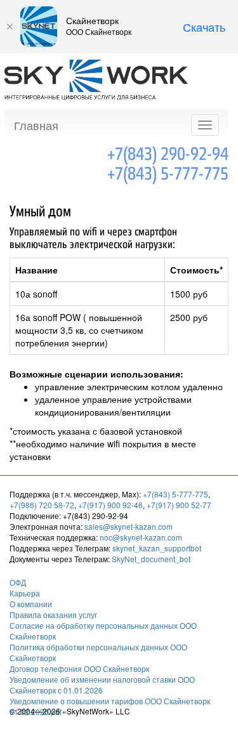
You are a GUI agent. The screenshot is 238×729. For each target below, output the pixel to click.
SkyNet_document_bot (151, 558)
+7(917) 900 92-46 (110, 504)
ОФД (18, 582)
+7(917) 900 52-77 (179, 504)
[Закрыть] (9, 26)
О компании (31, 603)
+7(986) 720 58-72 (42, 504)
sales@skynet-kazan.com (128, 526)
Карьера (25, 593)
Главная (36, 125)
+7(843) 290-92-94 (167, 154)
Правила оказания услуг (53, 614)
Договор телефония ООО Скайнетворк (79, 668)
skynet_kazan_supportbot (156, 547)
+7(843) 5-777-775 (167, 174)
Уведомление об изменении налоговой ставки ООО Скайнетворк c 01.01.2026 (102, 684)
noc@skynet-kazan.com (141, 537)
